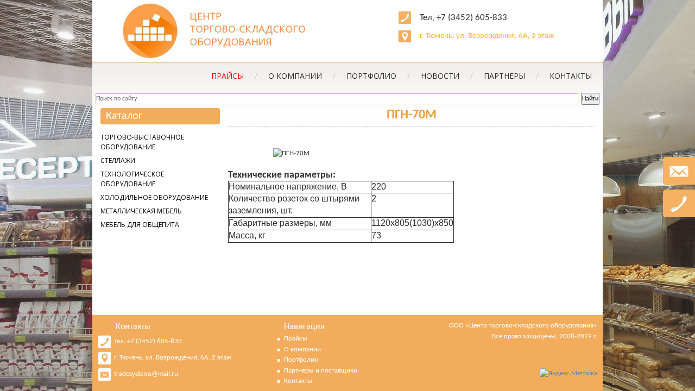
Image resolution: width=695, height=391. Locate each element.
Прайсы (295, 338)
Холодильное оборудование (154, 197)
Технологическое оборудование (132, 178)
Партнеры (511, 76)
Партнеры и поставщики (320, 370)
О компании (302, 76)
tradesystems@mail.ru (146, 373)
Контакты (570, 76)
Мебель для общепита (139, 224)
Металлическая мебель (141, 211)
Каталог (124, 116)
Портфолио (378, 76)
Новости (447, 76)
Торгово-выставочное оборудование (142, 142)
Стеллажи (117, 160)
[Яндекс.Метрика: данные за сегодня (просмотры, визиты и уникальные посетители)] (568, 373)
